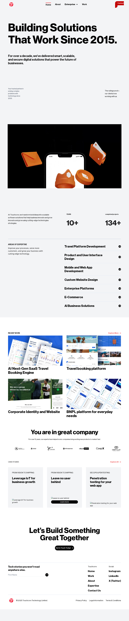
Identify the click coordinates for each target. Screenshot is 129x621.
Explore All (114, 462)
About (58, 4)
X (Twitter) (115, 581)
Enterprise (70, 4)
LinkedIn (114, 576)
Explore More (113, 333)
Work (84, 4)
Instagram (115, 571)
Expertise (93, 586)
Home (48, 5)
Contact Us (94, 590)
